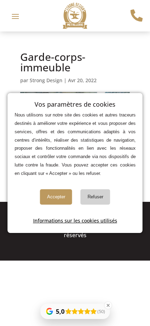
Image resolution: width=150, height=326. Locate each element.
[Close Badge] (108, 305)
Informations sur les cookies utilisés (75, 220)
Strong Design (46, 80)
